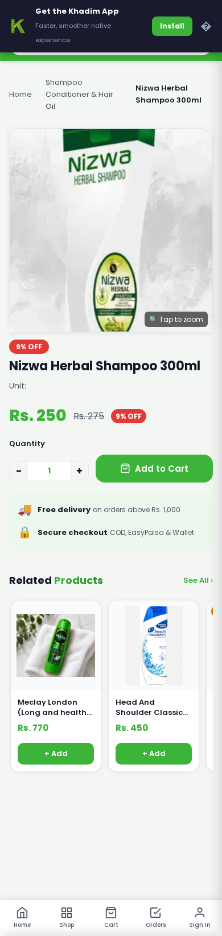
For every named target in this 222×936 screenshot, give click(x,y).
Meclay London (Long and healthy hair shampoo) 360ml (54, 707)
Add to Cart (161, 469)
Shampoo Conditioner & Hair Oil (79, 94)
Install (172, 26)
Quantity (27, 443)
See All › (198, 580)
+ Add (56, 754)
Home (20, 94)
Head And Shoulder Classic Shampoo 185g (149, 707)
